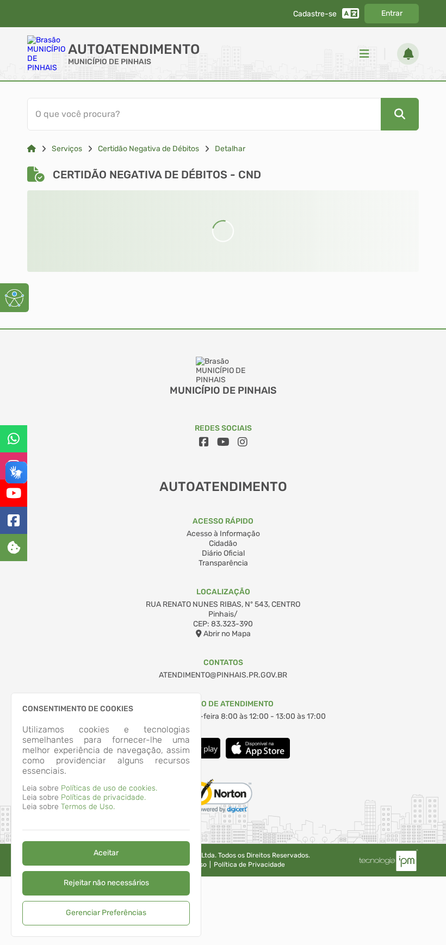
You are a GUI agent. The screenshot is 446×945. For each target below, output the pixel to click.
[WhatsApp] (13, 438)
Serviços (67, 148)
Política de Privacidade (249, 864)
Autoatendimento (134, 49)
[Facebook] (13, 520)
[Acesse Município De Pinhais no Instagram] (242, 442)
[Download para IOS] (258, 756)
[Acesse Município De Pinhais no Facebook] (204, 442)
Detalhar (230, 148)
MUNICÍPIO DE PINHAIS (109, 61)
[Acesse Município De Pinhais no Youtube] (223, 442)
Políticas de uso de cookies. (109, 788)
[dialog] (106, 815)
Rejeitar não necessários (106, 882)
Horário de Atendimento (223, 703)
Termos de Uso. (88, 806)
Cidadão (223, 543)
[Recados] (408, 54)
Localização (223, 591)
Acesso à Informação (223, 533)
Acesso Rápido (223, 521)
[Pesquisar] (400, 114)
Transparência (223, 563)
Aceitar (106, 852)
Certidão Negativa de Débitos (148, 148)
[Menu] (364, 53)
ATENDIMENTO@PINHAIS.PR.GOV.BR (223, 675)
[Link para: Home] (31, 148)
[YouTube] (13, 493)
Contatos (223, 662)
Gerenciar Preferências (106, 912)
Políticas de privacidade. (103, 797)
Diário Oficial (223, 553)
